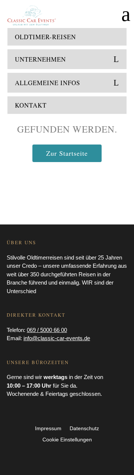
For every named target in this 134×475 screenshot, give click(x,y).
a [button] (125, 14)
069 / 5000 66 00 (47, 330)
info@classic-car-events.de (56, 338)
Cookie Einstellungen (67, 440)
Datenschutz (84, 428)
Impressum (48, 428)
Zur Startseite (67, 153)
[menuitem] (67, 38)
